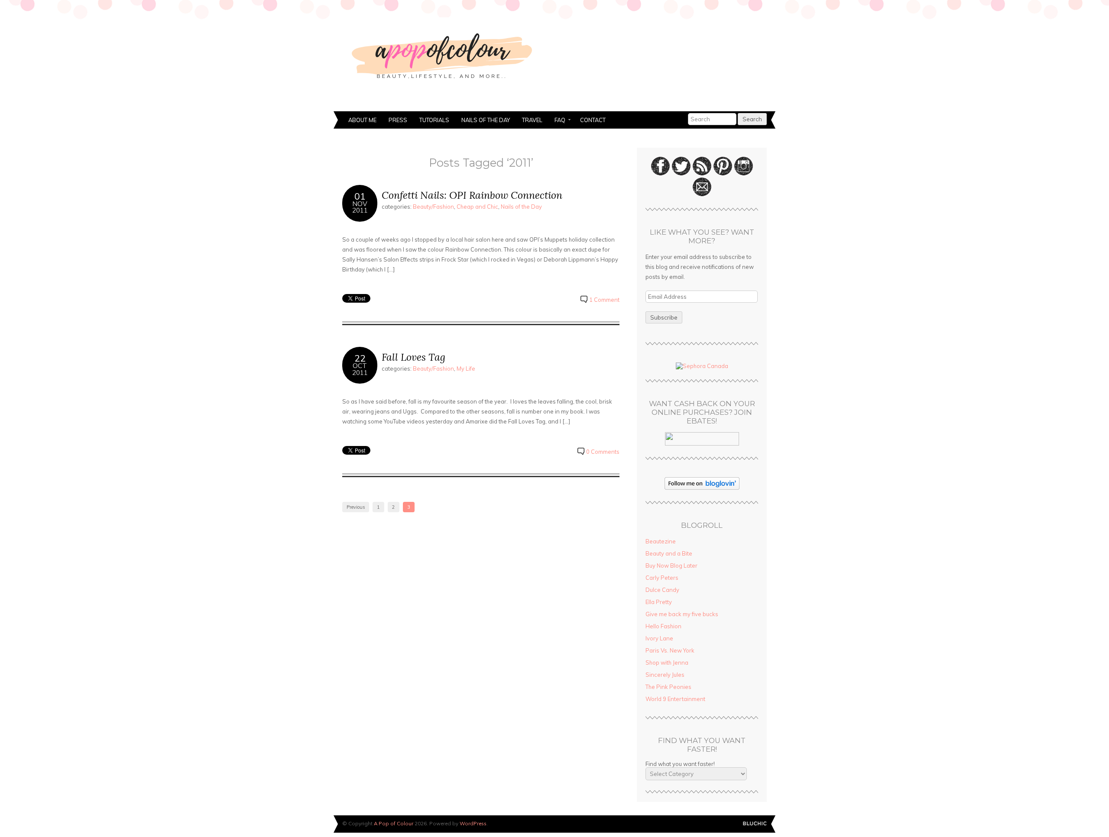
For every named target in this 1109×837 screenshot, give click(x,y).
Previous (356, 507)
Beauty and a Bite (668, 553)
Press (398, 119)
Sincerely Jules (664, 674)
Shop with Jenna (666, 662)
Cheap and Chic (477, 206)
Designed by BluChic (755, 823)
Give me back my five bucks (681, 614)
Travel (532, 119)
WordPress (473, 823)
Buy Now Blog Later (671, 565)
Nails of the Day (485, 119)
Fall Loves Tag (413, 357)
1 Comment (604, 299)
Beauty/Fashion (433, 206)
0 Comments (602, 451)
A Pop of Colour (393, 823)
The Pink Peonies (668, 686)
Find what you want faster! (680, 763)
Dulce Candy (662, 589)
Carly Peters (661, 577)
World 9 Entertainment (675, 698)
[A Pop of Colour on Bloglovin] (702, 487)
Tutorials (434, 119)
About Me (362, 119)
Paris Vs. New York (669, 650)
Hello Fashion (663, 626)
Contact (593, 119)
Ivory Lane (659, 638)
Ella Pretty (658, 601)
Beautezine (660, 541)
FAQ (556, 120)
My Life (466, 368)
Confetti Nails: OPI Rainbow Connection (472, 195)
